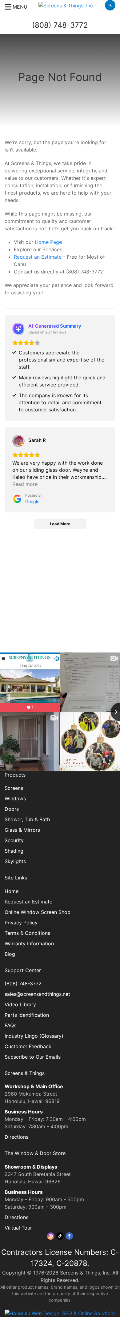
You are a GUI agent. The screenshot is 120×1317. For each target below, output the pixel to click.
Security (14, 840)
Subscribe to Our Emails (33, 1057)
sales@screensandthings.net (37, 994)
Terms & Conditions (27, 933)
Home (11, 891)
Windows (15, 798)
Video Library (20, 1004)
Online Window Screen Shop (37, 912)
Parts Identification (27, 1015)
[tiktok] (60, 1236)
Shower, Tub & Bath (27, 819)
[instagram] (50, 1236)
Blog (10, 954)
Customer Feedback (28, 1046)
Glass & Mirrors (22, 830)
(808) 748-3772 (60, 25)
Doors (12, 809)
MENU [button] (19, 7)
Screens (14, 788)
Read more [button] (25, 484)
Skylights (15, 861)
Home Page (48, 242)
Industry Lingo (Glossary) (34, 1036)
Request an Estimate (38, 257)
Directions (16, 1137)
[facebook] (69, 1236)
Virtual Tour (18, 1228)
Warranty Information (29, 943)
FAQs (10, 1025)
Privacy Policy (21, 922)
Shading (14, 851)
